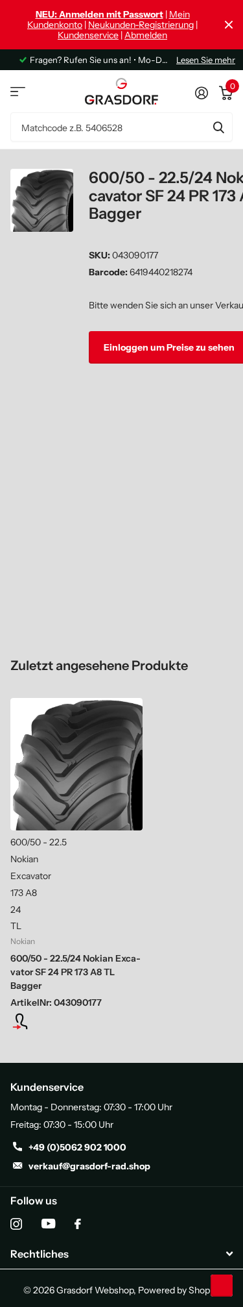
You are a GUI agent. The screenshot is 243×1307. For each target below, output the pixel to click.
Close (228, 24)
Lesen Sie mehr (205, 60)
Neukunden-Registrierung (141, 25)
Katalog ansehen (17, 91)
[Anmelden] (201, 91)
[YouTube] (48, 1223)
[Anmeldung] (76, 1021)
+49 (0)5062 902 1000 (77, 1147)
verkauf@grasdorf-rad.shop (89, 1166)
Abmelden (145, 35)
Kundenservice (88, 35)
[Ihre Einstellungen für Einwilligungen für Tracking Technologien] (222, 1286)
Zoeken (218, 127)
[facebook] (78, 1224)
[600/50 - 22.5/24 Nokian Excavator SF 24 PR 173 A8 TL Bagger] (76, 764)
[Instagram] (16, 1224)
